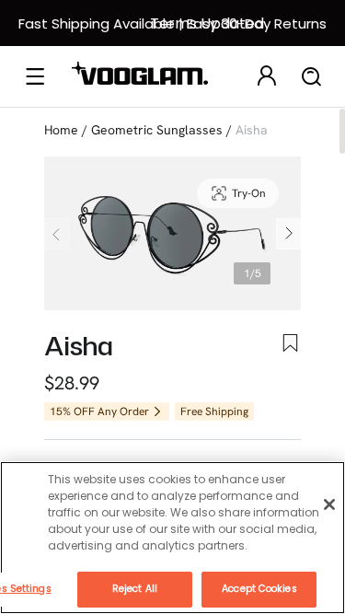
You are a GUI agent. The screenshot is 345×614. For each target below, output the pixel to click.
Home (61, 130)
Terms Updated (207, 23)
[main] (172, 537)
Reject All (134, 589)
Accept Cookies (259, 589)
